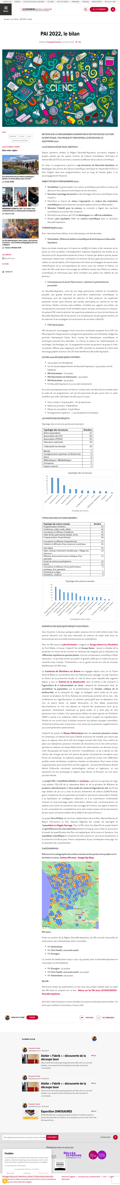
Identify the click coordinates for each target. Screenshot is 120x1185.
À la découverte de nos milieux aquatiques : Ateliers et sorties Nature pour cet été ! (18, 177)
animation (13, 136)
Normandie (75, 2)
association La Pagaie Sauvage (57, 825)
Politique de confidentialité (89, 1176)
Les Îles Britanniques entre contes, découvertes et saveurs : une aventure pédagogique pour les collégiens (20, 242)
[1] (86, 248)
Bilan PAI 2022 (9, 258)
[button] (5, 1181)
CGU (105, 1176)
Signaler (8, 272)
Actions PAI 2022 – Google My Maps (77, 857)
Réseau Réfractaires (73, 733)
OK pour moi (43, 1173)
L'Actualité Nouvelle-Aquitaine (33, 2)
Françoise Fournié (53, 42)
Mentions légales (68, 1176)
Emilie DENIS (9, 182)
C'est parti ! (52, 1137)
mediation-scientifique (20, 141)
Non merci (10, 1173)
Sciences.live (9, 213)
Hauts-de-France (63, 2)
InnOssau (84, 781)
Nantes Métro (97, 2)
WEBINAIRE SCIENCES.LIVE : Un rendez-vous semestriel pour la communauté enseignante (19, 209)
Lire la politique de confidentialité (15, 1165)
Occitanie (50, 2)
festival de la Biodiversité (72, 681)
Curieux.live (7, 2)
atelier (22, 136)
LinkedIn (17, 2)
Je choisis (27, 1173)
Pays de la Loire (110, 2)
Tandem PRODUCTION (13, 248)
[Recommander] (98, 1017)
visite (29, 136)
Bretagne (85, 2)
